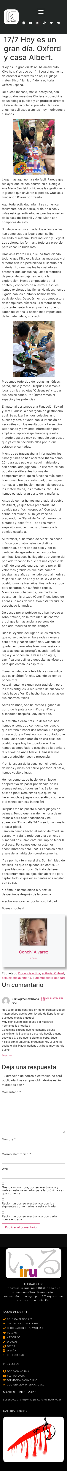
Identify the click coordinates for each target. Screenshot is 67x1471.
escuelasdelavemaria (16, 978)
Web (5, 1168)
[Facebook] (24, 23)
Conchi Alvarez (33, 952)
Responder (7, 1055)
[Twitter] (51, 23)
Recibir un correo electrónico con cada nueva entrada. (29, 1218)
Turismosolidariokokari (49, 978)
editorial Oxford (53, 973)
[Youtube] (31, 23)
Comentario (11, 1092)
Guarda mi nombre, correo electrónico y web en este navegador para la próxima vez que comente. (33, 1190)
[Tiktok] (44, 23)
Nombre (9, 1139)
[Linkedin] (58, 23)
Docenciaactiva (29, 973)
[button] (41, 12)
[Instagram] (38, 23)
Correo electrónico (16, 1154)
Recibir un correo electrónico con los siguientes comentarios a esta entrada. (29, 1205)
